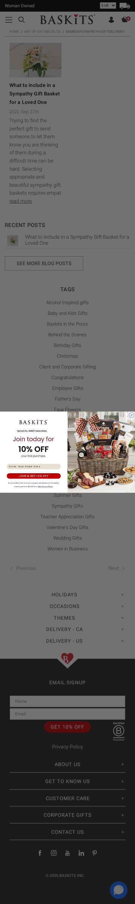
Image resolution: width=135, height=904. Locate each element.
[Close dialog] (131, 414)
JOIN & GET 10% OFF (33, 476)
